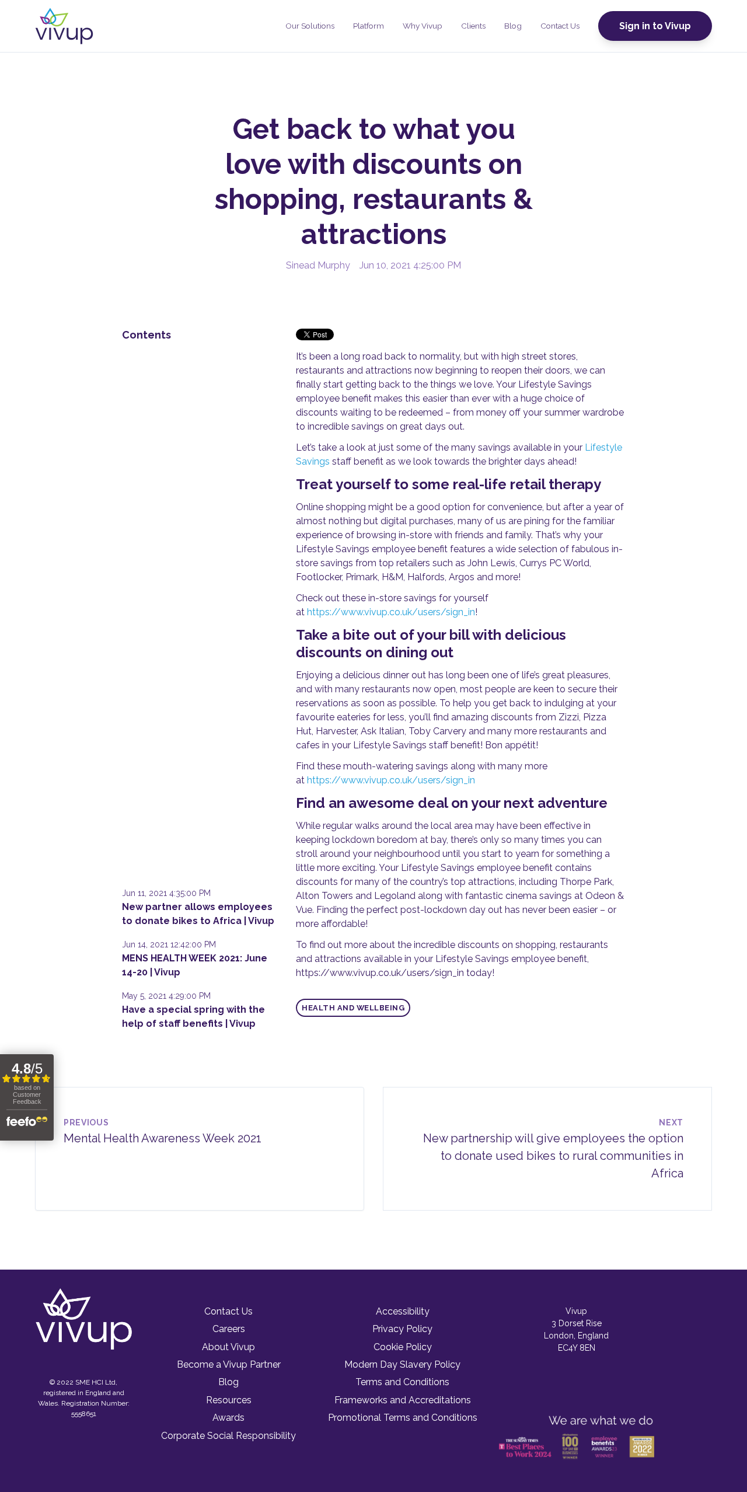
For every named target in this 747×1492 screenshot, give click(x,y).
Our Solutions (309, 25)
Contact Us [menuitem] (228, 1311)
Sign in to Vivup (655, 26)
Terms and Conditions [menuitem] (402, 1382)
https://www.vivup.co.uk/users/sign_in (391, 612)
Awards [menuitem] (228, 1417)
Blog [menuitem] (228, 1382)
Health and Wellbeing (353, 1007)
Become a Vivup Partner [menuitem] (229, 1364)
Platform (368, 25)
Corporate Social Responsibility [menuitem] (228, 1435)
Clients (473, 25)
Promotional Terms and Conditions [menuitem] (402, 1417)
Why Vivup (422, 25)
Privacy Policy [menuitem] (402, 1328)
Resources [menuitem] (229, 1400)
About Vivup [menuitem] (228, 1346)
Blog (513, 25)
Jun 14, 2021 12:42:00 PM (169, 944)
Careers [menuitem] (228, 1328)
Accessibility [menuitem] (403, 1311)
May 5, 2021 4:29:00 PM (166, 996)
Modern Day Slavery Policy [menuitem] (402, 1364)
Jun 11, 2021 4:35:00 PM (166, 893)
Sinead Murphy (318, 265)
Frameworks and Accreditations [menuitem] (402, 1400)
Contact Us (560, 25)
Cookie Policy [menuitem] (403, 1346)
